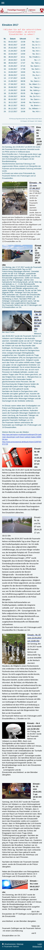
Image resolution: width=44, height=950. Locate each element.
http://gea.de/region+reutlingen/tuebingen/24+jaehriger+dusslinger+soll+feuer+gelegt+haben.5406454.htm (21, 437)
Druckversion (10, 944)
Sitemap (20, 944)
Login (40, 944)
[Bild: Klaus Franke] (17, 321)
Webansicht (37, 947)
